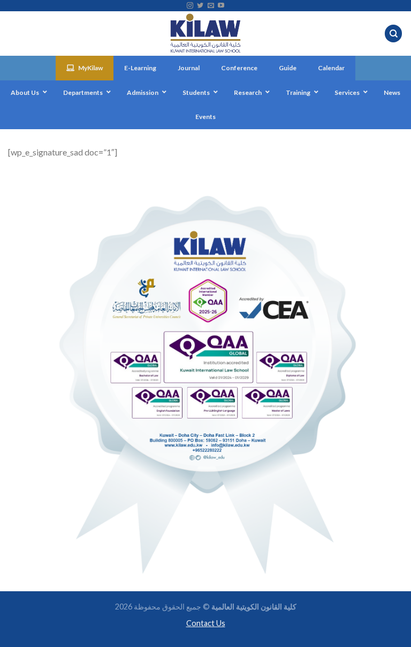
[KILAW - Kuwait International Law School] (206, 33)
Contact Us (205, 623)
